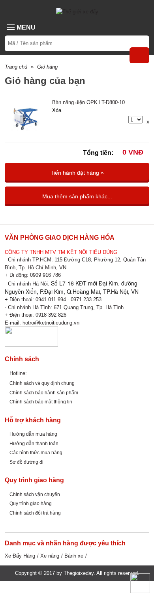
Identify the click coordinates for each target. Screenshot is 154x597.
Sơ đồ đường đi (26, 462)
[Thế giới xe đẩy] (77, 11)
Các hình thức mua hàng (35, 452)
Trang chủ (16, 67)
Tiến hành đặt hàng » (77, 173)
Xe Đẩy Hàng (20, 556)
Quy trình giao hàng (30, 503)
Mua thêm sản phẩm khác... (77, 196)
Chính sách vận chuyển (34, 494)
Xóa (56, 110)
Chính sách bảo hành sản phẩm (43, 392)
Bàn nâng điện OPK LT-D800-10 (88, 102)
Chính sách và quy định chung (42, 383)
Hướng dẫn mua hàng (33, 434)
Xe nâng (49, 556)
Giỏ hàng (47, 67)
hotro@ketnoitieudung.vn (51, 323)
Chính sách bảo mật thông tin (40, 401)
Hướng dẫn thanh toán (33, 443)
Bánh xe (73, 556)
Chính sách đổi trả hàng (35, 512)
